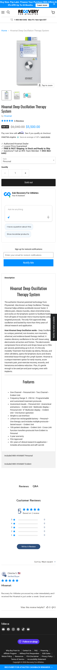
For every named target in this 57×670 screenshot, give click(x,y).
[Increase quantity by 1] (25, 173)
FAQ (35, 650)
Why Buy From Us (13, 650)
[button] (28, 667)
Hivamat (8, 116)
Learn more (45, 137)
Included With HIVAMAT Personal (18, 456)
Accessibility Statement (36, 659)
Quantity (4, 167)
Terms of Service (17, 659)
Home (4, 31)
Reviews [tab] (24, 486)
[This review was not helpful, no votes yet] (53, 607)
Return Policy (7, 656)
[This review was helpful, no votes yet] (47, 607)
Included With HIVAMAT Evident (17, 464)
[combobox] (45, 562)
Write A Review (28, 546)
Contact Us (27, 650)
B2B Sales (46, 653)
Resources (19, 656)
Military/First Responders (29, 653)
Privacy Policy (47, 656)
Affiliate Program (10, 653)
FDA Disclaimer (32, 656)
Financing (44, 650)
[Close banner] (54, 4)
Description (10, 278)
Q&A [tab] (35, 486)
